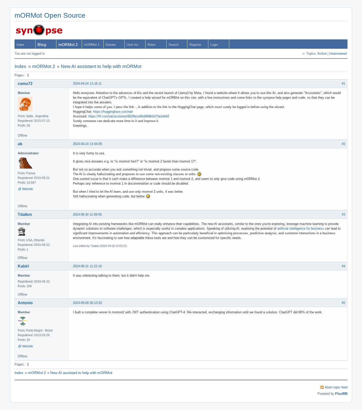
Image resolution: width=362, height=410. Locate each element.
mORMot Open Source (50, 15)
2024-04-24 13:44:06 (87, 144)
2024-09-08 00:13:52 (87, 303)
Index (20, 45)
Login (214, 45)
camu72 (25, 83)
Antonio (25, 303)
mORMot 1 (91, 45)
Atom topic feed (336, 387)
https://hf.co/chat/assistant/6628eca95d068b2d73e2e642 (128, 116)
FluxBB (341, 393)
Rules (152, 45)
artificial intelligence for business (300, 228)
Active (322, 53)
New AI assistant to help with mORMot (101, 66)
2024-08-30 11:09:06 (87, 214)
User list (132, 45)
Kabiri (23, 266)
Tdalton (25, 214)
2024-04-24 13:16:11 (87, 83)
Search (173, 45)
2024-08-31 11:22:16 (87, 266)
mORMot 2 (43, 66)
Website (27, 189)
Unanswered (338, 53)
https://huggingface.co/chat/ (113, 111)
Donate (111, 45)
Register (195, 45)
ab (20, 144)
